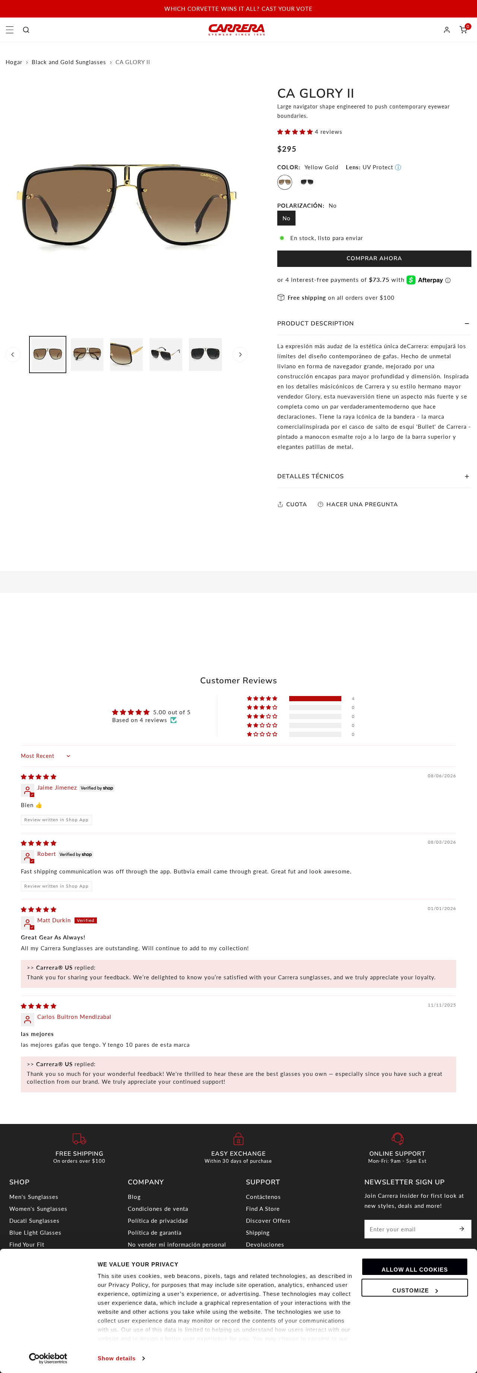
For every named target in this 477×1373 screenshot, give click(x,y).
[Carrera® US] (237, 29)
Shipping (258, 1232)
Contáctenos (263, 1196)
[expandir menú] (9, 30)
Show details (117, 1358)
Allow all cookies (415, 1269)
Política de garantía (154, 1232)
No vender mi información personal (177, 1244)
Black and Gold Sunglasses (69, 62)
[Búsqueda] (26, 30)
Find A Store (263, 1208)
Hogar (14, 62)
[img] (39, 776)
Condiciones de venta (158, 1208)
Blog (134, 1196)
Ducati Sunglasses (34, 1220)
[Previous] (13, 354)
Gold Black (307, 182)
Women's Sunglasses (38, 1208)
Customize (410, 1290)
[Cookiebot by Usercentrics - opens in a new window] (48, 1358)
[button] (463, 30)
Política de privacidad (158, 1220)
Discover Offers (268, 1220)
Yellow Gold (284, 182)
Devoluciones (265, 1244)
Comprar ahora (374, 258)
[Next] (240, 354)
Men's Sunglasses (34, 1196)
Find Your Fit (26, 1244)
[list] (126, 209)
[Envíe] (462, 1229)
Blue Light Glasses (35, 1232)
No (286, 218)
